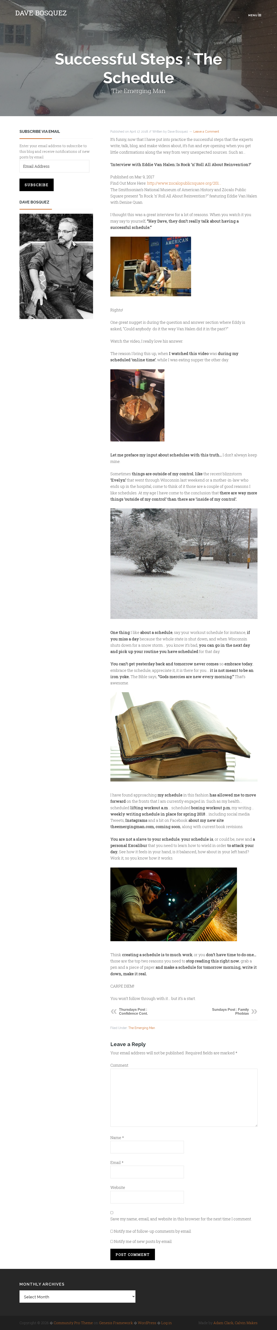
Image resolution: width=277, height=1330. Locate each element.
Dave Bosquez (41, 12)
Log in (166, 1322)
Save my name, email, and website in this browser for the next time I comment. (181, 1218)
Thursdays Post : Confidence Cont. (133, 1011)
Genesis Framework (116, 1322)
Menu (253, 15)
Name (117, 1137)
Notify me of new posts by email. (143, 1241)
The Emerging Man (141, 1028)
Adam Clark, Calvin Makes (235, 1322)
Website (117, 1187)
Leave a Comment (206, 131)
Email (117, 1162)
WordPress (147, 1322)
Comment (119, 1065)
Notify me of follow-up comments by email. (153, 1231)
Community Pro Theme (73, 1322)
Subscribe (36, 184)
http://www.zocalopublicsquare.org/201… (184, 183)
